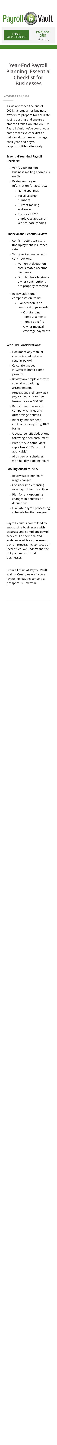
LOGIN (16, 35)
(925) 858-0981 (43, 33)
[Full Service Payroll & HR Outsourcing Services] (28, 18)
